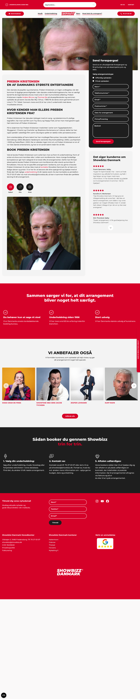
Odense (52, 542)
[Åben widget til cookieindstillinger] (3, 695)
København (53, 540)
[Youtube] (102, 501)
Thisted (52, 545)
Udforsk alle (70, 416)
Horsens (52, 548)
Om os (122, 4)
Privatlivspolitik (8, 548)
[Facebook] (107, 501)
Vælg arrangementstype (103, 74)
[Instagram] (97, 501)
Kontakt (131, 4)
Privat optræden (102, 81)
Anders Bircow (28, 97)
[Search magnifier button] (94, 5)
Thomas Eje (42, 97)
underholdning (31, 172)
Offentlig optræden (103, 78)
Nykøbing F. (54, 550)
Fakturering (7, 550)
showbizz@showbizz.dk (12, 542)
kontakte (44, 167)
